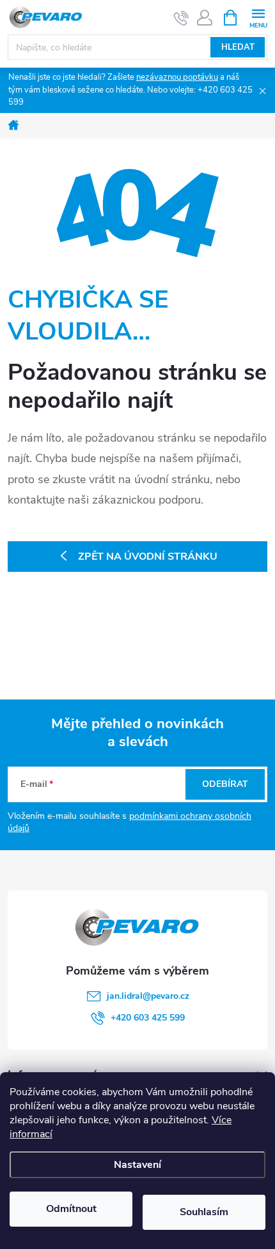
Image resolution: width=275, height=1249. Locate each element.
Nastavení (137, 1165)
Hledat (238, 47)
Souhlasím (204, 1212)
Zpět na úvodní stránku (147, 557)
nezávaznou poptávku (177, 77)
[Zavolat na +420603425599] (181, 18)
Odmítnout (71, 1209)
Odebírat (225, 784)
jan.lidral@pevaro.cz (148, 996)
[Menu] (258, 17)
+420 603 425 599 (148, 1018)
